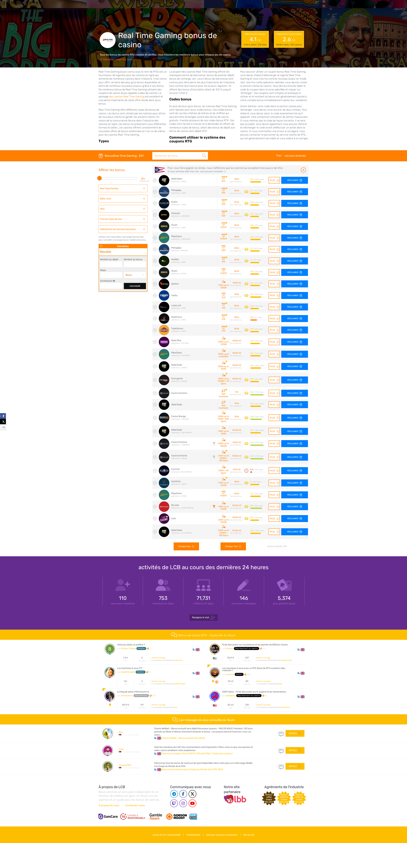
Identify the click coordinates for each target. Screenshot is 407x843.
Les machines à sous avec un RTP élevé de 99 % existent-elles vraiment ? (253, 669)
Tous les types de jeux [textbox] (111, 219)
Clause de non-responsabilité (167, 835)
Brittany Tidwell (128, 648)
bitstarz (229, 648)
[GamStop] (193, 816)
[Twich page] (174, 803)
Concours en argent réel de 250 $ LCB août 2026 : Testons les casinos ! (197, 753)
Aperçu (293, 733)
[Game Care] (108, 816)
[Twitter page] (192, 794)
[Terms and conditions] (132, 816)
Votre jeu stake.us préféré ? (131, 645)
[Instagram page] (183, 803)
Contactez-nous (135, 805)
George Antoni (286, 660)
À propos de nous (109, 805)
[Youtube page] (192, 803)
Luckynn (230, 674)
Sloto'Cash (176, 178)
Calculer (135, 286)
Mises (103, 270)
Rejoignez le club (200, 617)
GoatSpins (231, 695)
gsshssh (179, 660)
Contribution (107, 281)
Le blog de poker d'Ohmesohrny (133, 692)
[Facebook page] (183, 794)
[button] (196, 649)
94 (281, 766)
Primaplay (176, 190)
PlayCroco (176, 236)
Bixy (121, 732)
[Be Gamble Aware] (156, 816)
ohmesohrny (127, 695)
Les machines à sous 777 (129, 668)
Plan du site (248, 835)
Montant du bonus (133, 259)
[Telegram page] (174, 794)
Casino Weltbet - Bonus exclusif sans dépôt (183, 738)
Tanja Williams (284, 707)
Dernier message (159, 658)
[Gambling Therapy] (176, 816)
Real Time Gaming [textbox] (109, 188)
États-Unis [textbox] (105, 198)
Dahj (280, 684)
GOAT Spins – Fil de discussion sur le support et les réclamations (254, 692)
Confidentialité (193, 835)
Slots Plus (176, 340)
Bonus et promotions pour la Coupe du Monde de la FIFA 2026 (192, 769)
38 (281, 733)
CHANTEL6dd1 (128, 672)
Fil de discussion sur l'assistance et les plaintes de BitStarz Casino (255, 645)
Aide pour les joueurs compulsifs (221, 835)
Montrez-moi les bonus (119, 59)
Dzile (121, 749)
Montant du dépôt (109, 259)
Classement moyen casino (289, 39)
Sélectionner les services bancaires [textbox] (118, 229)
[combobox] (123, 188)
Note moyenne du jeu (255, 39)
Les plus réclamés (295, 155)
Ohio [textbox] (102, 208)
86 (281, 750)
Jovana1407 (125, 765)
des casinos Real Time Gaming (126, 96)
